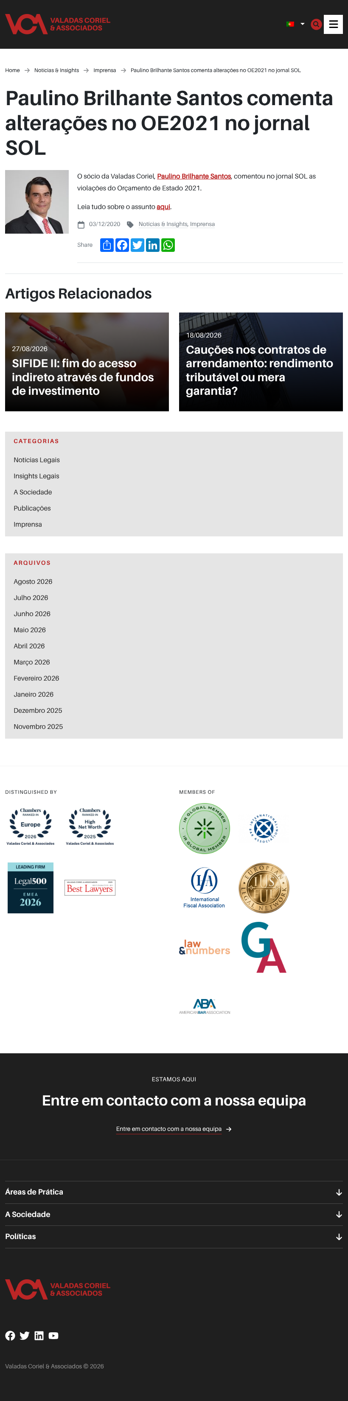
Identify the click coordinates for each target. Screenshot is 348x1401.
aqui (163, 206)
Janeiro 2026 (33, 694)
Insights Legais (36, 476)
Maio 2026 (30, 629)
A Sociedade (33, 492)
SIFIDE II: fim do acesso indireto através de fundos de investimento (83, 377)
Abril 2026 (29, 646)
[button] (333, 24)
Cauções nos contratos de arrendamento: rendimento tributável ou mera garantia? (259, 370)
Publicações (32, 508)
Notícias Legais (37, 459)
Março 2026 (32, 662)
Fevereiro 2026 (36, 678)
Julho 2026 (31, 597)
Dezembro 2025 (38, 710)
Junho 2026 (32, 613)
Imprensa (202, 224)
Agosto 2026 (33, 581)
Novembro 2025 (38, 726)
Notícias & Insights (162, 224)
